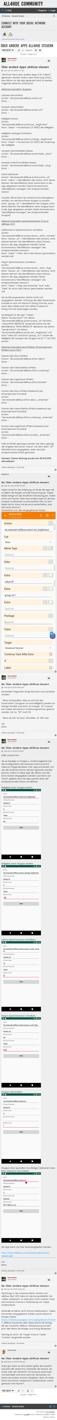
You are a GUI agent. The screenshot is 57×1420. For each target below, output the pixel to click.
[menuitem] (8, 11)
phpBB (26, 1414)
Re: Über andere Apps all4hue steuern (25, 482)
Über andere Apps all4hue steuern (27, 45)
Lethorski (12, 1350)
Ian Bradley (50, 1412)
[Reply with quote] (49, 61)
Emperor (5, 474)
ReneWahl (12, 58)
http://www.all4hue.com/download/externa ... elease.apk (26, 1254)
